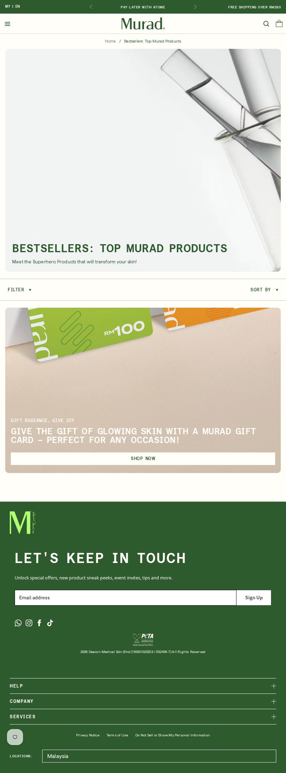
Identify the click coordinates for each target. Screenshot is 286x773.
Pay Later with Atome (143, 7)
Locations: (21, 756)
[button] (279, 25)
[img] (143, 23)
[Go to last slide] (91, 7)
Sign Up (254, 597)
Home (110, 41)
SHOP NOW (143, 458)
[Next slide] (195, 7)
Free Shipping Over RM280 (254, 7)
